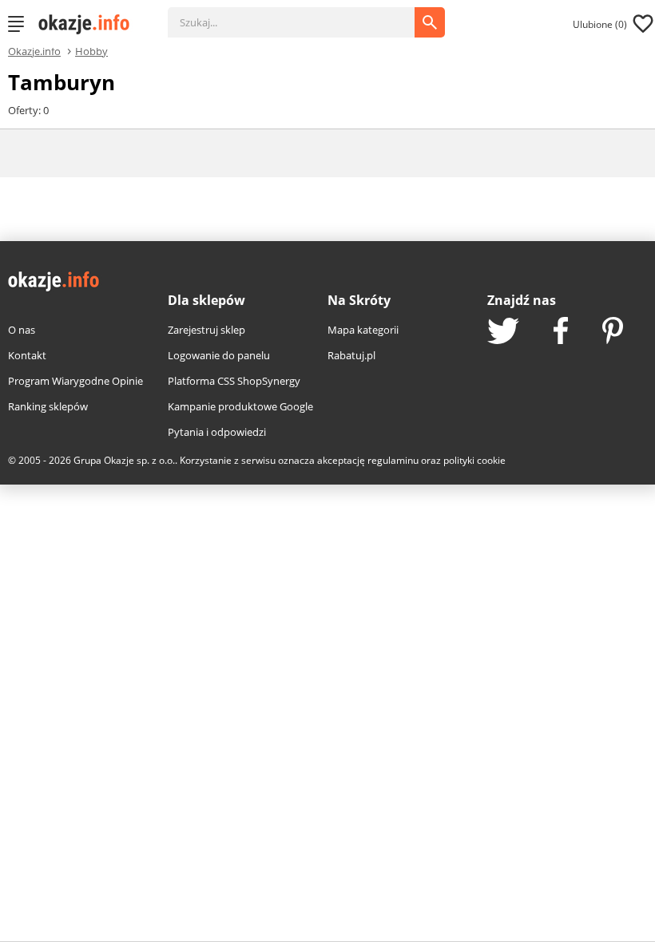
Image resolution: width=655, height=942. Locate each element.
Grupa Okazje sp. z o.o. (124, 460)
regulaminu (393, 460)
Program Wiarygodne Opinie (75, 381)
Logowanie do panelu (219, 355)
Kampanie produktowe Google (240, 406)
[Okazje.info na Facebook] (561, 332)
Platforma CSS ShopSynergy (234, 381)
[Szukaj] (303, 14)
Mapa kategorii (363, 330)
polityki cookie (474, 460)
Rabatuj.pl (351, 355)
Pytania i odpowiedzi (217, 432)
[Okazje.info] (89, 24)
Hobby (91, 50)
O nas (21, 330)
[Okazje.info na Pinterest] (612, 332)
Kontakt (27, 355)
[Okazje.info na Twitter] (503, 332)
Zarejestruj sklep (206, 330)
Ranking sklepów (48, 406)
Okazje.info (34, 51)
